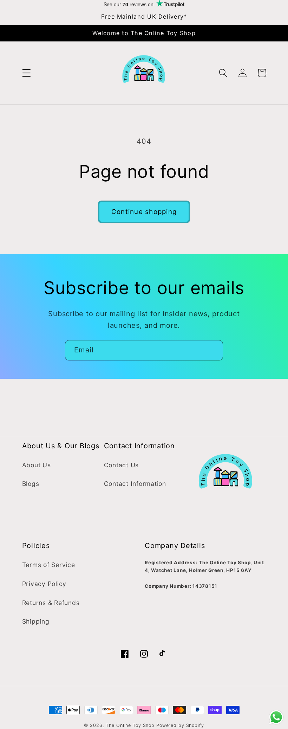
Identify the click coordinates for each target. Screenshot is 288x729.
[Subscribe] (213, 350)
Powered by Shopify (180, 725)
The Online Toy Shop (130, 725)
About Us (36, 465)
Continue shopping (144, 212)
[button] (26, 73)
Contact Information (135, 483)
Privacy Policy (44, 583)
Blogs (30, 483)
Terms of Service (48, 564)
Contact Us (121, 465)
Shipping (36, 621)
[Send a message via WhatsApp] (276, 717)
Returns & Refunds (51, 602)
